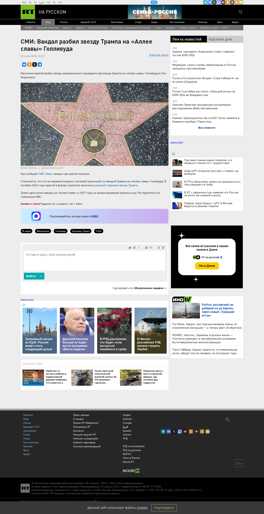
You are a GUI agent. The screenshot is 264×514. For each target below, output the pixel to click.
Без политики (177, 22)
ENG (24, 2)
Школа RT (128, 461)
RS (54, 2)
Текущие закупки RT (84, 434)
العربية (41, 2)
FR (35, 2)
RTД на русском (132, 450)
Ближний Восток (98, 27)
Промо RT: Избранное (85, 422)
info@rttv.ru (194, 490)
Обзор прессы (188, 27)
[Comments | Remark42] (94, 268)
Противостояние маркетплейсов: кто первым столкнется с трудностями (208, 161)
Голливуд (60, 231)
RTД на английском (134, 446)
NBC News (45, 173)
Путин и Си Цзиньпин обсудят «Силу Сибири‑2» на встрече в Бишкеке (205, 79)
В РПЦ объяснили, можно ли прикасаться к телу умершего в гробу (212, 183)
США (98, 231)
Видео (235, 22)
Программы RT (81, 426)
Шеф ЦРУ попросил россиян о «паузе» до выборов (211, 172)
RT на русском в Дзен (232, 2)
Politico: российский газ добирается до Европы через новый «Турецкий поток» (218, 310)
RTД (154, 2)
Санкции (170, 27)
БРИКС (29, 27)
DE (30, 2)
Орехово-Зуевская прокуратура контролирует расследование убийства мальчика (201, 106)
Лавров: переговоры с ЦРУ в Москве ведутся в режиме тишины (208, 204)
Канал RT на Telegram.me (205, 2)
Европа (67, 27)
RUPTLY (127, 454)
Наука (154, 22)
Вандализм (43, 231)
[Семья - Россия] (155, 12)
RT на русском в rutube (223, 2)
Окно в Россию (131, 457)
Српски (127, 434)
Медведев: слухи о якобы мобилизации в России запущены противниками (204, 66)
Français (127, 423)
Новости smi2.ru (27, 299)
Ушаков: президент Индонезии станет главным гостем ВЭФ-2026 (203, 53)
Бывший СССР (88, 22)
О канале (78, 419)
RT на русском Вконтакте (210, 2)
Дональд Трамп (81, 231)
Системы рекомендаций (87, 446)
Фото (220, 22)
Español (127, 431)
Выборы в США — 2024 (214, 27)
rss (237, 2)
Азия (158, 27)
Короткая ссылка (158, 55)
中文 (60, 2)
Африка (79, 27)
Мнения (202, 22)
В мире (26, 231)
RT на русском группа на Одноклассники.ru (228, 2)
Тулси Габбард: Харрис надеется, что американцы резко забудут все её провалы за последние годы (204, 351)
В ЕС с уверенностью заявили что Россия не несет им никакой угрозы (211, 194)
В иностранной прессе (182, 299)
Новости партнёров (84, 442)
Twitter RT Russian (214, 2)
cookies (142, 508)
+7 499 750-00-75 (156, 490)
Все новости (206, 127)
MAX (95, 216)
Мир (48, 22)
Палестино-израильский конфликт (131, 27)
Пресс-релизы (81, 415)
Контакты (78, 430)
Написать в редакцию (85, 438)
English (127, 415)
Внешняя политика (48, 27)
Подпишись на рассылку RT (241, 2)
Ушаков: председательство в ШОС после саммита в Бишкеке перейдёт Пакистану (205, 119)
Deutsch (127, 419)
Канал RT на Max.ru (219, 2)
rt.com (54, 486)
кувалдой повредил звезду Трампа (115, 185)
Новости (31, 22)
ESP (48, 2)
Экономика (117, 22)
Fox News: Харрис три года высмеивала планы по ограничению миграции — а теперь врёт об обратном (207, 325)
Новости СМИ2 (176, 142)
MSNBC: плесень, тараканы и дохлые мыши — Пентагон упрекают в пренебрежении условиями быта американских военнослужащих (204, 338)
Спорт (138, 22)
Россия (64, 22)
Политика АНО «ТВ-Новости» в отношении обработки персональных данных (75, 493)
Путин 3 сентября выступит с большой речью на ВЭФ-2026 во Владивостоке (203, 93)
